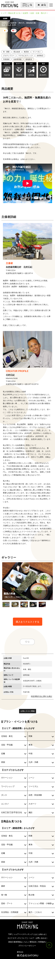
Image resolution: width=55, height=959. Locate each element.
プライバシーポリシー (27, 946)
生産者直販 (17, 59)
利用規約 (41, 942)
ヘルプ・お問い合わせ (37, 938)
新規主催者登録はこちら (18, 942)
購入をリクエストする (27, 622)
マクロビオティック (25, 55)
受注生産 (16, 52)
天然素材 (6, 59)
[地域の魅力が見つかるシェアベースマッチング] (9, 4)
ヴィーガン (37, 52)
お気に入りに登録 (28, 711)
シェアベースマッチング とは (25, 934)
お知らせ (41, 934)
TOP (10, 934)
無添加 (26, 52)
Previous (5, 581)
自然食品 (40, 55)
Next (50, 581)
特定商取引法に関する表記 (41, 696)
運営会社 (33, 942)
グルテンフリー (8, 55)
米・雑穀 (6, 52)
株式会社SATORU (27, 954)
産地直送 (29, 59)
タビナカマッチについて (17, 938)
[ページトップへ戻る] (49, 945)
